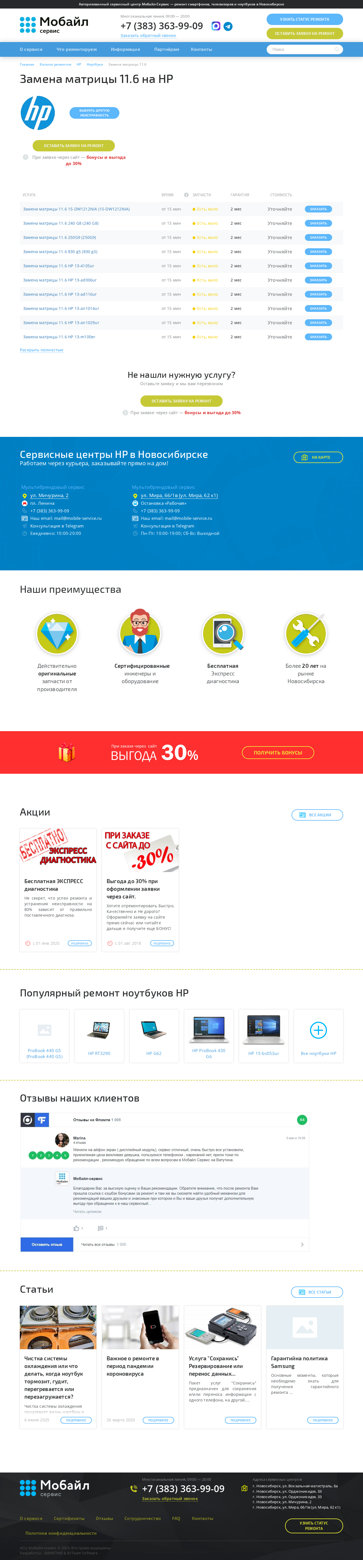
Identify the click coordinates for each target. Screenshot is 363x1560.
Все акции (320, 814)
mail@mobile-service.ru (78, 518)
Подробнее (79, 943)
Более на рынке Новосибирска (306, 673)
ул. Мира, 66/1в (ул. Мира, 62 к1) (179, 495)
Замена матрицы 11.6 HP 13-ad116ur (60, 294)
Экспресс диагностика (223, 673)
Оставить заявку (305, 33)
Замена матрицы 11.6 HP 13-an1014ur (61, 308)
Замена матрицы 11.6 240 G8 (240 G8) (60, 223)
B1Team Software (82, 1552)
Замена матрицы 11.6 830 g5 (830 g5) (60, 251)
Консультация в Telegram (57, 526)
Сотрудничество (142, 1518)
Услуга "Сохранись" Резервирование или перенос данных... (216, 1366)
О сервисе (31, 49)
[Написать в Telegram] (228, 26)
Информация (125, 49)
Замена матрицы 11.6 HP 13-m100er (59, 336)
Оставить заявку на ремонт (74, 145)
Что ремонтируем (77, 49)
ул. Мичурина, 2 (49, 495)
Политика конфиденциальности (61, 1533)
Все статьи (320, 1292)
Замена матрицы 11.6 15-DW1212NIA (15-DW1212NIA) (76, 209)
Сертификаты (69, 1518)
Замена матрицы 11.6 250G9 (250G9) (59, 237)
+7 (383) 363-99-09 (162, 25)
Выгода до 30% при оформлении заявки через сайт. (133, 889)
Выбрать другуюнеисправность (94, 112)
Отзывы (104, 1518)
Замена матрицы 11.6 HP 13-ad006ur (60, 280)
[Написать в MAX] (216, 26)
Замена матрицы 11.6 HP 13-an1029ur (61, 322)
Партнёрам (167, 49)
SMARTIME (53, 1552)
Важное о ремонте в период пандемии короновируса (133, 1366)
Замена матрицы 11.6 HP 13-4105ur (58, 265)
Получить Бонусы (278, 752)
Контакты (201, 49)
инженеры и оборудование (142, 673)
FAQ (176, 1518)
